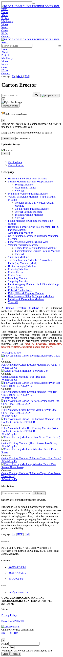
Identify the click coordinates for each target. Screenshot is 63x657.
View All (19, 190)
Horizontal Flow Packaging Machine (27, 178)
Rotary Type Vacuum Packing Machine (36, 248)
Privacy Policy (9, 615)
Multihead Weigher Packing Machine (28, 193)
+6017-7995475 (17, 572)
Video (4, 24)
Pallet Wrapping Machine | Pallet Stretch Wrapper (34, 284)
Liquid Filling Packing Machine (32, 208)
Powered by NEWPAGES (12, 621)
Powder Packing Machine (28, 211)
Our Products (15, 162)
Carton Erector (16, 165)
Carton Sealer (15, 275)
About (4, 15)
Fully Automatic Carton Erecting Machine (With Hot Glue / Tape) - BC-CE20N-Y (29, 393)
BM (27, 76)
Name (4, 643)
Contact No (7, 647)
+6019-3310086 (17, 567)
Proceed (16, 654)
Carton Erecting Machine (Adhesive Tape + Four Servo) (31, 458)
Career (4, 30)
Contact (5, 36)
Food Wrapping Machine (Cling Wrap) (28, 241)
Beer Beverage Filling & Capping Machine (31, 296)
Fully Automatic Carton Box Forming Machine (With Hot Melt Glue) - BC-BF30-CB (29, 429)
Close (5, 153)
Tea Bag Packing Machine (29, 214)
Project (5, 18)
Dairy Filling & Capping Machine (26, 293)
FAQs (4, 33)
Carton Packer (15, 287)
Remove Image (10, 105)
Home (4, 12)
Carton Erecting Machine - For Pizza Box (23, 376)
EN (13, 76)
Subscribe (39, 493)
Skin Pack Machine (18, 257)
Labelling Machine (18, 278)
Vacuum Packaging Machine (23, 244)
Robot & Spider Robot (20, 290)
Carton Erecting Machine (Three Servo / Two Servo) (29, 443)
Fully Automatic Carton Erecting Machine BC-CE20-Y (30, 364)
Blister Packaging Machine (22, 266)
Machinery (7, 21)
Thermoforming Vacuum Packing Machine (37, 251)
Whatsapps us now (11, 352)
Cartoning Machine (18, 269)
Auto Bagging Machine (20, 232)
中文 (20, 76)
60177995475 (16, 578)
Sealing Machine (24, 184)
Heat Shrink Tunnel (25, 187)
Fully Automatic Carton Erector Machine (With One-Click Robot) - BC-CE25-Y (29, 411)
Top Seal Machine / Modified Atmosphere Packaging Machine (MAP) (30, 261)
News (4, 27)
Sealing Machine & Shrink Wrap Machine (30, 181)
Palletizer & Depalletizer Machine (26, 299)
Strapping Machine (18, 281)
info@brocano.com (18, 592)
